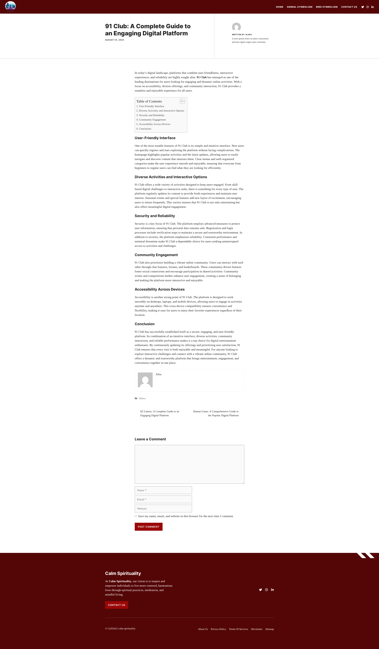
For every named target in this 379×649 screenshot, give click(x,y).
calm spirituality (126, 628)
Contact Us (349, 6)
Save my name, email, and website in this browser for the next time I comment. (186, 516)
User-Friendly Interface (151, 106)
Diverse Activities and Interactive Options (161, 110)
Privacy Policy (218, 629)
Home (279, 6)
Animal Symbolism (300, 6)
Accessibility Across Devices (154, 124)
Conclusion (145, 128)
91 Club (182, 145)
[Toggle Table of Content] (181, 101)
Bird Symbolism (327, 6)
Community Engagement (152, 119)
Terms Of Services (238, 629)
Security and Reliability (151, 115)
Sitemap (269, 629)
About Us (203, 629)
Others (142, 398)
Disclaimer (256, 629)
